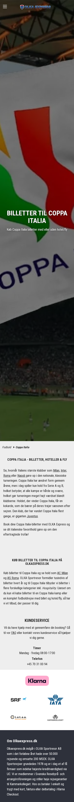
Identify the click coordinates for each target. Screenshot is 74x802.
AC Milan (62, 573)
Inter (63, 470)
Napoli (21, 476)
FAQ (13, 633)
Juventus (32, 516)
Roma (7, 476)
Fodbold (6, 447)
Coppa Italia (22, 447)
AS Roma (13, 578)
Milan (56, 470)
